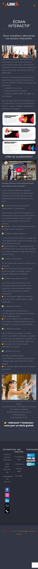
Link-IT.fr (7, 482)
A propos (19, 476)
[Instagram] (7, 495)
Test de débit (19, 470)
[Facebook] (7, 490)
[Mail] (7, 505)
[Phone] (7, 511)
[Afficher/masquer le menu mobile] (34, 6)
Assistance (19, 464)
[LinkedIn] (7, 500)
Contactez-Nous (19, 458)
